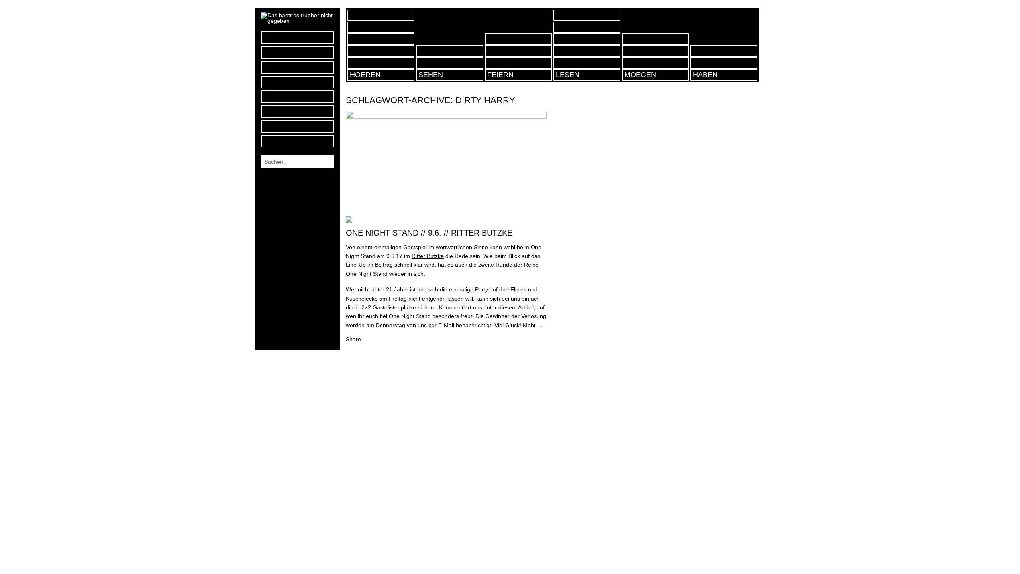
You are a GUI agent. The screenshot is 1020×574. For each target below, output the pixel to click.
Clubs (518, 51)
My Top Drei (380, 15)
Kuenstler (586, 51)
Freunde (655, 51)
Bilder (449, 63)
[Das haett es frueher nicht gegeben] (297, 21)
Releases (380, 27)
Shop (723, 63)
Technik (586, 27)
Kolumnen (586, 15)
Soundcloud (297, 52)
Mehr (533, 325)
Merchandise (723, 51)
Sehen (430, 75)
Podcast (297, 82)
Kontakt (297, 111)
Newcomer (586, 39)
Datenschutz (297, 141)
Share (353, 339)
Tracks (380, 39)
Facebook (297, 37)
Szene (586, 63)
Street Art (449, 51)
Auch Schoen (655, 39)
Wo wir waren (518, 39)
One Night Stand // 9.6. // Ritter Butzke (429, 232)
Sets (380, 51)
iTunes (297, 67)
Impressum (297, 126)
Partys (518, 63)
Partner (655, 63)
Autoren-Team (297, 96)
